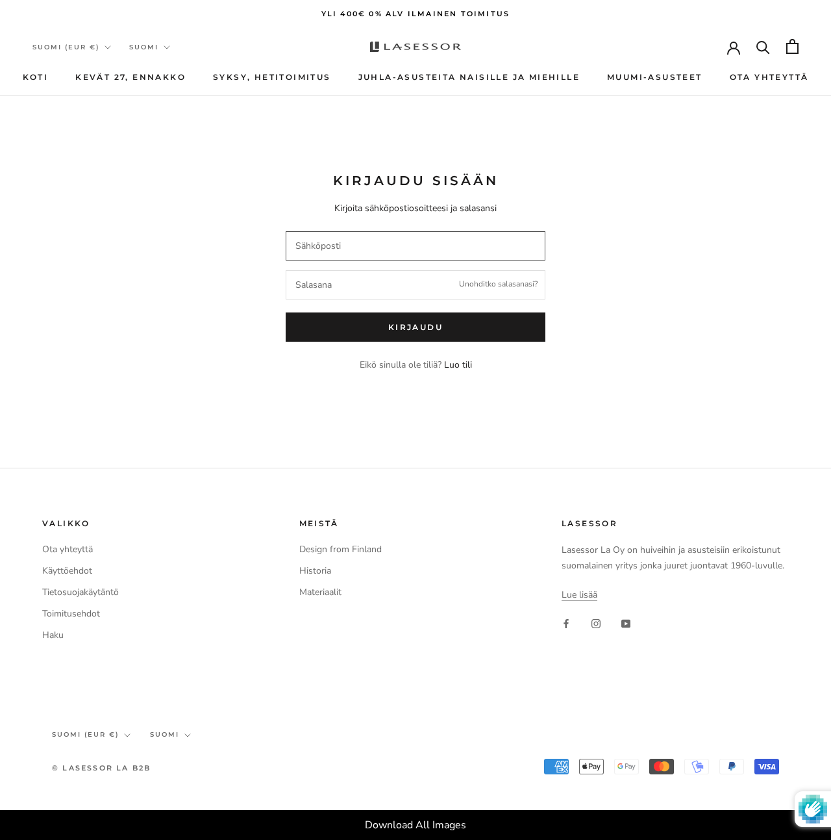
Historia (315, 571)
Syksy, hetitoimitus (272, 77)
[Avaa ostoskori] (792, 46)
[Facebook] (566, 622)
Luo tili (458, 365)
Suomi (143, 47)
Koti (36, 77)
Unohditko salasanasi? (498, 284)
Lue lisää (579, 595)
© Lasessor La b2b (101, 767)
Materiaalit (320, 592)
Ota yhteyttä (769, 77)
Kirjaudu (415, 327)
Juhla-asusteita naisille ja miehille (469, 77)
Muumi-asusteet (654, 77)
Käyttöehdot (67, 571)
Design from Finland (340, 549)
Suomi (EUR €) (65, 47)
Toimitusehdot (71, 613)
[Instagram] (596, 622)
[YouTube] (625, 622)
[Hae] (763, 46)
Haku (53, 635)
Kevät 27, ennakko (130, 77)
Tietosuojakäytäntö (80, 592)
